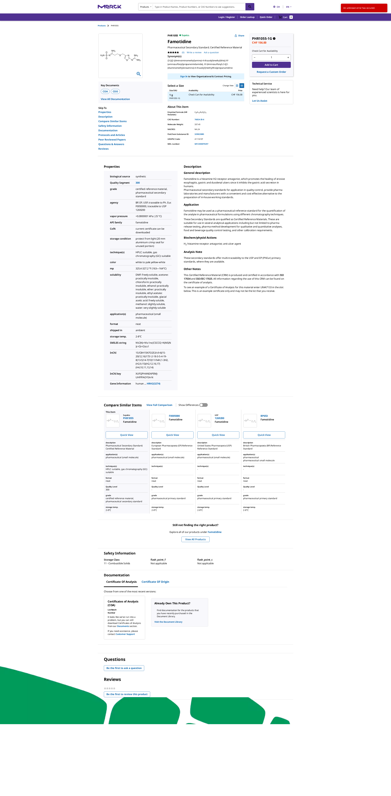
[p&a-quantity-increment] (288, 57)
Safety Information (110, 125)
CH (278, 6)
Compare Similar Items (112, 121)
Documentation (107, 130)
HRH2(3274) (153, 383)
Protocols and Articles (111, 135)
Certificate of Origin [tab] (155, 582)
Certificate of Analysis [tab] (121, 582)
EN (287, 6)
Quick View (126, 435)
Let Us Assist (259, 100)
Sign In (183, 76)
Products (102, 25)
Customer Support (125, 634)
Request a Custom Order (271, 71)
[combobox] (196, 6)
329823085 (199, 134)
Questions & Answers (111, 144)
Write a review (194, 52)
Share (241, 35)
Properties (104, 112)
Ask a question (211, 52)
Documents (123, 626)
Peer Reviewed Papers (112, 139)
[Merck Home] (109, 6)
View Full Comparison (159, 404)
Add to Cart (271, 64)
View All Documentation (115, 99)
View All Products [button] (195, 539)
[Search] (249, 6)
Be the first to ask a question (124, 668)
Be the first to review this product (128, 695)
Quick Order (266, 17)
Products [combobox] (144, 6)
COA (105, 91)
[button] (226, 17)
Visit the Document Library (168, 621)
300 (138, 182)
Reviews (103, 148)
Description (105, 116)
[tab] (104, 25)
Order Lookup (247, 17)
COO (115, 91)
